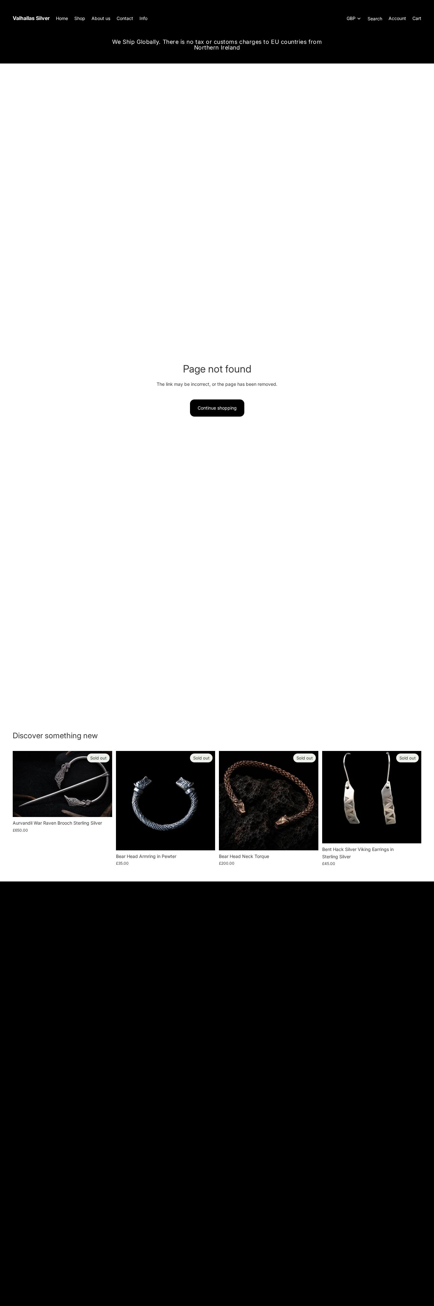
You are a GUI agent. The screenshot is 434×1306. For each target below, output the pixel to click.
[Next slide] (308, 800)
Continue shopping (217, 408)
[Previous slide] (228, 800)
